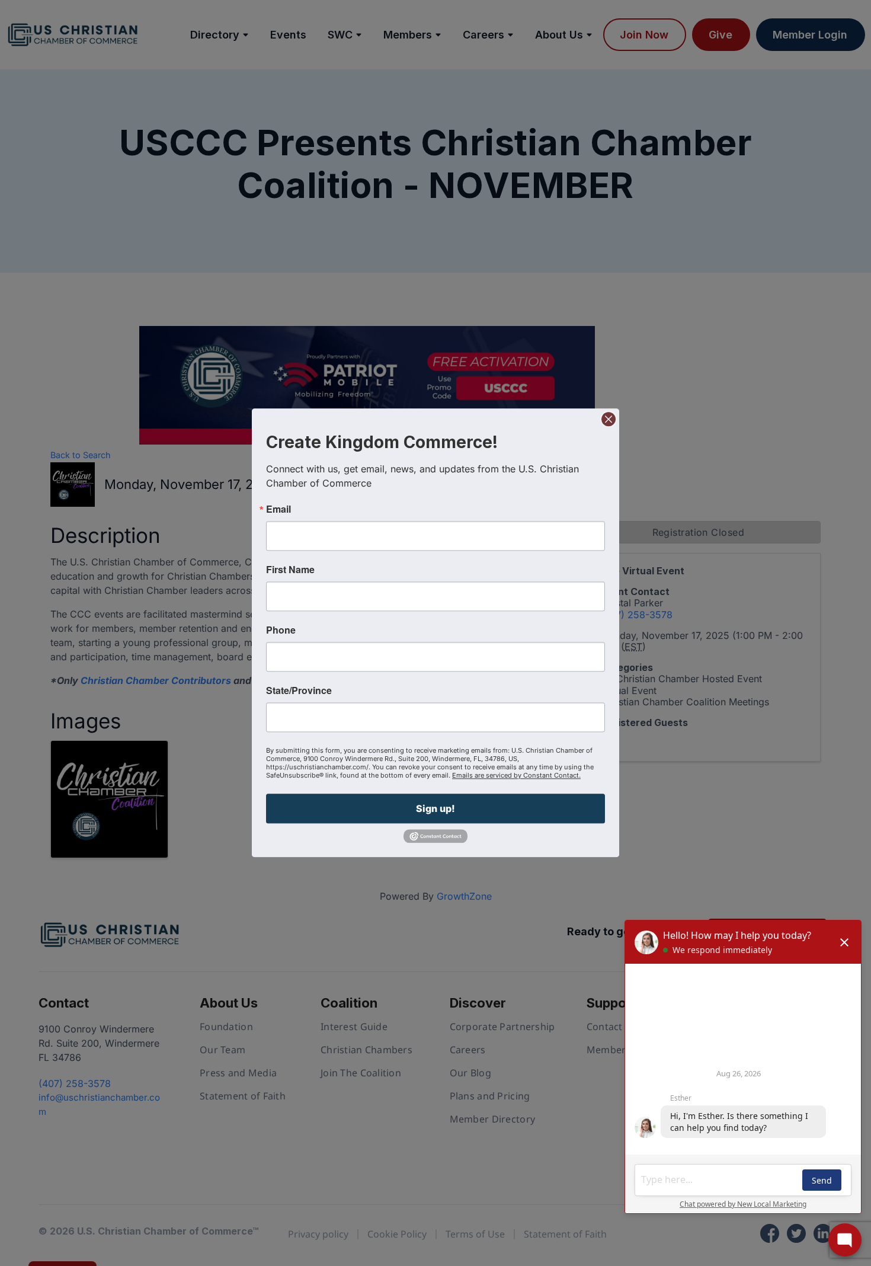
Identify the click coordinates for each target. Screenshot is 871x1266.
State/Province (299, 690)
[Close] (608, 419)
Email (278, 509)
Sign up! (435, 808)
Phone (281, 630)
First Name (290, 569)
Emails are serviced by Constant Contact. (516, 775)
